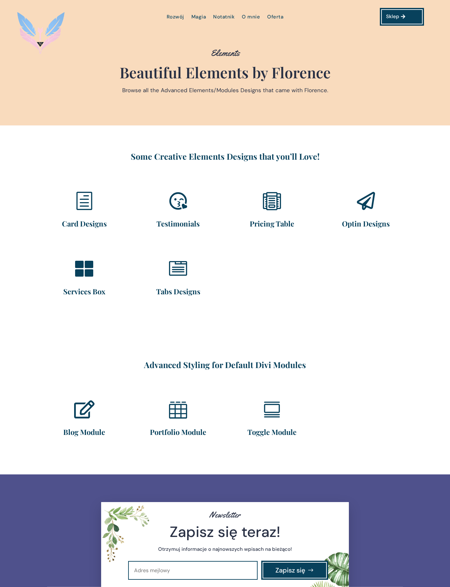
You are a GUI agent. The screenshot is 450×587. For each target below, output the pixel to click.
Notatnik (224, 17)
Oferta (275, 17)
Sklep (392, 16)
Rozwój (175, 17)
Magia (198, 17)
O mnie (251, 17)
